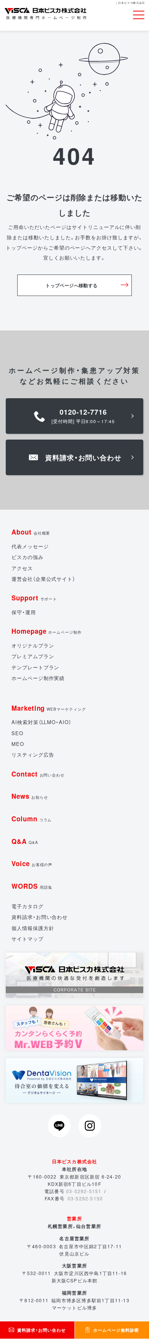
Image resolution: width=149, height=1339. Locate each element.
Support (34, 597)
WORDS (31, 886)
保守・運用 (23, 612)
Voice (31, 863)
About (30, 531)
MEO (17, 743)
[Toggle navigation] (138, 15)
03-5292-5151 (83, 1191)
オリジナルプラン (32, 645)
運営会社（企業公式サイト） (43, 578)
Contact (38, 773)
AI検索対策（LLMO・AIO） (41, 722)
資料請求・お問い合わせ (39, 916)
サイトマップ (27, 938)
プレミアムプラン (32, 656)
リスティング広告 (32, 754)
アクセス (22, 568)
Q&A (24, 841)
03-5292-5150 (85, 1198)
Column (31, 818)
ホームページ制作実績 (38, 678)
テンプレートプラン (35, 667)
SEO (17, 733)
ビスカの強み (27, 557)
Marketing (48, 708)
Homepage (46, 631)
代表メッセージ (30, 546)
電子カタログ (27, 906)
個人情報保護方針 (32, 928)
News (29, 796)
